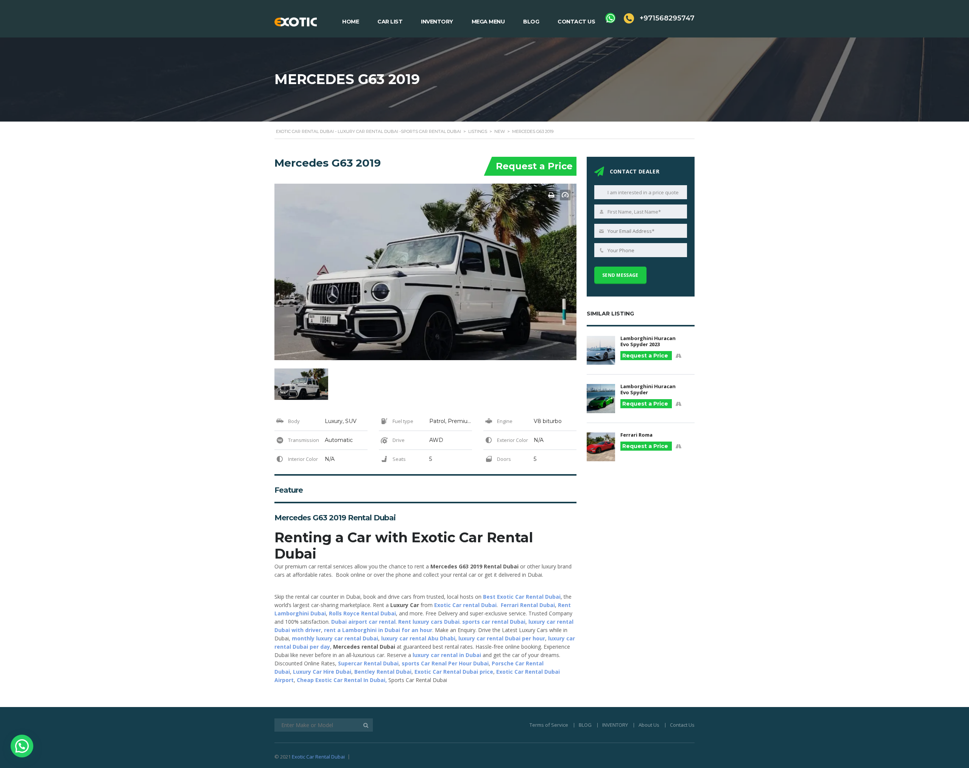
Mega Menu (488, 21)
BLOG (585, 724)
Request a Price (534, 166)
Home (350, 21)
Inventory (437, 21)
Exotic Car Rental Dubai (318, 756)
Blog (531, 21)
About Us (649, 724)
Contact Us (576, 21)
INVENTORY (615, 724)
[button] (22, 746)
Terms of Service (549, 724)
